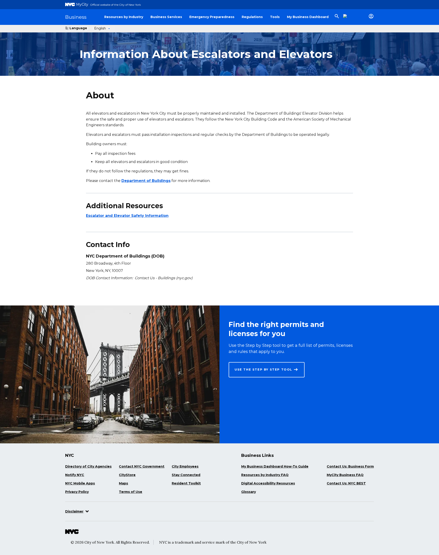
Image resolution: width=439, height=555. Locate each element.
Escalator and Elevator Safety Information (127, 216)
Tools (275, 17)
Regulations (252, 17)
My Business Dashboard (308, 17)
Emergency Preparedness (211, 17)
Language (78, 28)
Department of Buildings (146, 181)
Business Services (166, 17)
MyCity (82, 4)
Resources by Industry (123, 17)
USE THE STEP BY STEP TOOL (263, 369)
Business (75, 17)
